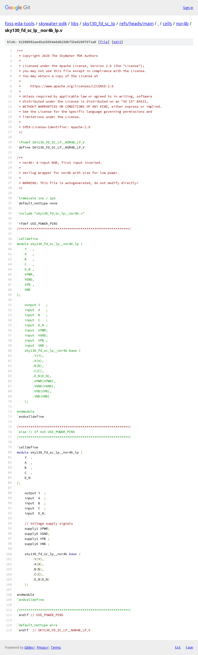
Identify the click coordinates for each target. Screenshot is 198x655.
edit (117, 42)
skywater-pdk (53, 23)
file (104, 42)
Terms (56, 647)
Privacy (42, 647)
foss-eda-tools (20, 23)
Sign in (188, 7)
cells (167, 23)
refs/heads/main (136, 23)
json (189, 647)
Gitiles (29, 647)
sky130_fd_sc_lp (99, 23)
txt (178, 647)
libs (74, 23)
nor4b (182, 23)
